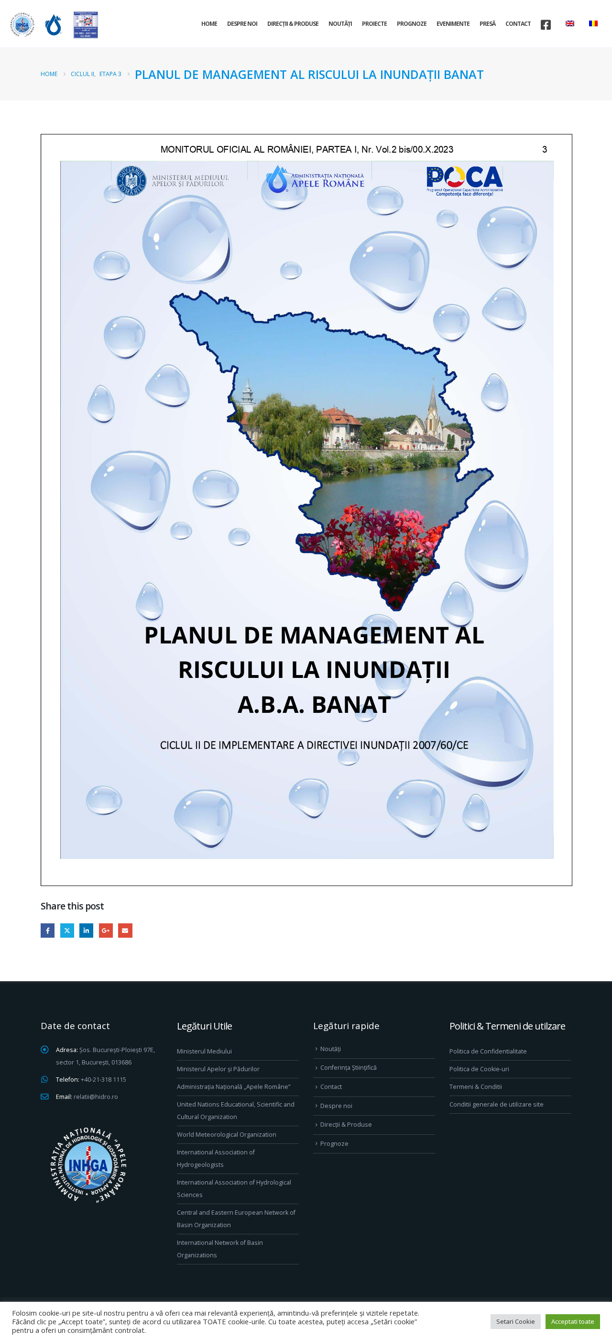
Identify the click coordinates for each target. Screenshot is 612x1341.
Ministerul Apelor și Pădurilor (218, 1069)
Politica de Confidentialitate (488, 1051)
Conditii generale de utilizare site (496, 1104)
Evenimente (453, 24)
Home (209, 24)
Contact (518, 24)
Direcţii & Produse (292, 24)
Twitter (67, 930)
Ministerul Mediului (204, 1051)
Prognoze (411, 24)
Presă (487, 24)
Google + (106, 930)
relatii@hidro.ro (96, 1097)
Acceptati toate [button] (572, 1321)
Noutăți (340, 24)
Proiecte (374, 24)
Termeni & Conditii (475, 1087)
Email (125, 930)
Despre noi (242, 24)
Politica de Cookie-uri (479, 1069)
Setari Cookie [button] (515, 1321)
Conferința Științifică (348, 1068)
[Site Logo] (52, 25)
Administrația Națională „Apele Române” (233, 1087)
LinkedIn (86, 930)
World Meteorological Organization (226, 1134)
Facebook (48, 930)
